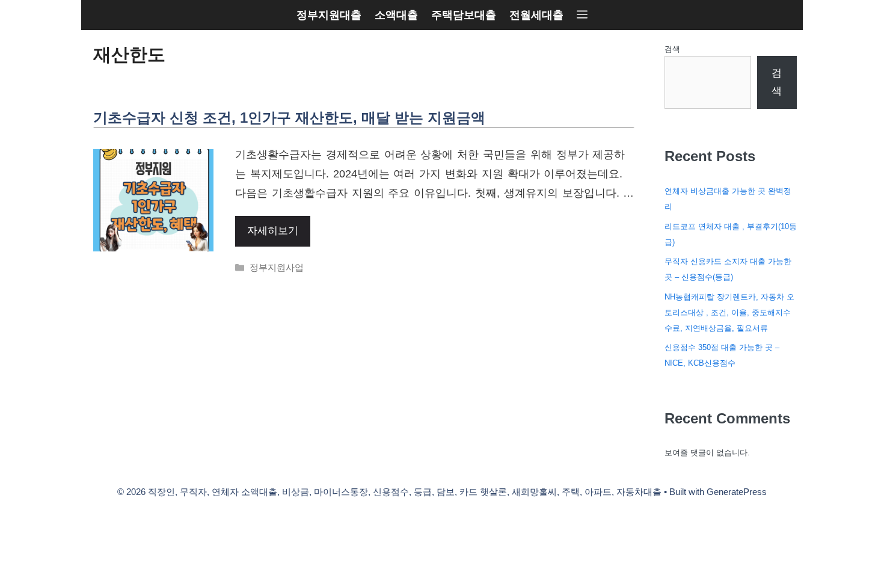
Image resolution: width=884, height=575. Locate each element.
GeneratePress (737, 492)
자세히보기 (272, 230)
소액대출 (396, 15)
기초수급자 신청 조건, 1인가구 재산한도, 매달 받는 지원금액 (289, 117)
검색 (672, 49)
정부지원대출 (328, 15)
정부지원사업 (277, 267)
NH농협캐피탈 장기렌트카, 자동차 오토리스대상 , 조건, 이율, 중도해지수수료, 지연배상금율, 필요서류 (729, 312)
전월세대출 (536, 15)
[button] (582, 15)
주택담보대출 (463, 15)
